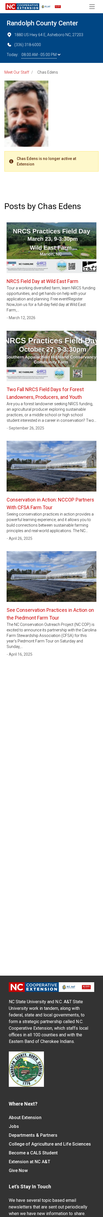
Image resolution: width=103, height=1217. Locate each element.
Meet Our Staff (16, 72)
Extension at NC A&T (29, 1161)
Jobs (14, 1126)
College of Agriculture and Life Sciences (50, 1144)
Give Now (18, 1170)
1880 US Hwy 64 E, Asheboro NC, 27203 (48, 35)
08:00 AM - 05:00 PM (39, 54)
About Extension (25, 1117)
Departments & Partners (33, 1135)
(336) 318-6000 (27, 44)
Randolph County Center (42, 23)
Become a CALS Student (33, 1152)
